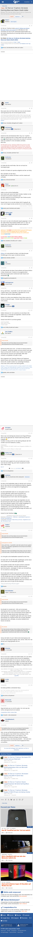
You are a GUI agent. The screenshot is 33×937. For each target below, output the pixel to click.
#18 (31, 685)
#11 (31, 337)
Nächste (17, 16)
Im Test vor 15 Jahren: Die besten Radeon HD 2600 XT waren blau (16, 774)
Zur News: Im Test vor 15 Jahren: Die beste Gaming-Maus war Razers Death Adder (16, 13)
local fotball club (19, 468)
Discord (11, 915)
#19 (31, 705)
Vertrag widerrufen (22, 930)
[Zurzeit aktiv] (3, 215)
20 (3, 888)
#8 (31, 267)
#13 (31, 458)
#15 (31, 530)
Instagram (16, 918)
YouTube (5, 921)
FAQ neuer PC (9, 517)
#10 (31, 310)
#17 (31, 654)
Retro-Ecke (10, 760)
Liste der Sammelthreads (6, 518)
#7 (31, 250)
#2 (31, 108)
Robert (3, 12)
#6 (31, 218)
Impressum (3, 930)
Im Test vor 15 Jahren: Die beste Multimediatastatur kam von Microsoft (15, 766)
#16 (31, 596)
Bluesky (19, 915)
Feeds (4, 915)
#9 (31, 288)
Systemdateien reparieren (24, 517)
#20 (31, 725)
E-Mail (15, 42)
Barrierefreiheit (12, 932)
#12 (31, 433)
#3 (31, 133)
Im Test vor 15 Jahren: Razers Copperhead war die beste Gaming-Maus (16, 783)
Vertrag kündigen (4, 932)
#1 (31, 25)
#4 (31, 162)
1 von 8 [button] (11, 16)
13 (3, 860)
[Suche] (31, 1)
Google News (6, 918)
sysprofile (16, 675)
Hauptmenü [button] (3, 2)
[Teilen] (30, 26)
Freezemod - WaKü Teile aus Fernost (14, 519)
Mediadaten (14, 930)
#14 (31, 481)
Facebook (26, 915)
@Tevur (3, 253)
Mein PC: (2, 467)
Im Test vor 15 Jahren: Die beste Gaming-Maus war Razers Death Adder (16, 39)
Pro (12, 129)
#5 (31, 189)
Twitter (18, 42)
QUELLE (2, 120)
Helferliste (15, 517)
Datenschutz (20, 932)
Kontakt (8, 930)
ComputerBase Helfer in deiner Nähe (9, 712)
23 (3, 832)
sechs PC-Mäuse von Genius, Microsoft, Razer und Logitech (15, 29)
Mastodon (24, 918)
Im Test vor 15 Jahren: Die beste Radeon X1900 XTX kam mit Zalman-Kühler (17, 791)
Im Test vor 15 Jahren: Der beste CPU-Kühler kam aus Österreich (17, 758)
